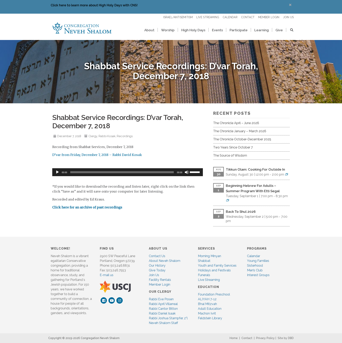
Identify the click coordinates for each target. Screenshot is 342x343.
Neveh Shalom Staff (163, 323)
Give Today (157, 270)
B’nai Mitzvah (207, 304)
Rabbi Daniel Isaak (162, 313)
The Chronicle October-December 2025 (242, 139)
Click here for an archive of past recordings (87, 207)
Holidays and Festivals (214, 270)
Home (234, 338)
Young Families (258, 261)
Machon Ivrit (207, 313)
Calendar (253, 256)
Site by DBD (286, 338)
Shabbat (204, 261)
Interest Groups (258, 275)
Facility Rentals (160, 280)
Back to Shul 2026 (241, 212)
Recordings (125, 136)
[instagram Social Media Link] (119, 300)
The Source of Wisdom (230, 155)
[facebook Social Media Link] (103, 300)
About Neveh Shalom (164, 261)
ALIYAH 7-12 (207, 299)
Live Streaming (209, 280)
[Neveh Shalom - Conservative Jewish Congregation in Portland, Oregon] (82, 28)
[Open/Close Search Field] (290, 30)
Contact (246, 338)
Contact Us (157, 256)
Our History (157, 265)
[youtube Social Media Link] (112, 300)
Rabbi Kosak (107, 136)
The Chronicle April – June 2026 (236, 123)
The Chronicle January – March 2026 (239, 131)
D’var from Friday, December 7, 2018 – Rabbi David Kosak (97, 155)
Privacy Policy (265, 338)
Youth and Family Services (217, 265)
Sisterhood (255, 265)
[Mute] (187, 172)
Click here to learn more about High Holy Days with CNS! (94, 5)
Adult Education (209, 309)
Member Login (159, 284)
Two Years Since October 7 (233, 147)
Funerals (204, 275)
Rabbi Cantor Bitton (163, 309)
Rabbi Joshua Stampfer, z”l (168, 318)
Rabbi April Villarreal (163, 304)
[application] (127, 172)
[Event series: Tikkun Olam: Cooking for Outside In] (286, 174)
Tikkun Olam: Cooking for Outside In (255, 169)
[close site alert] (290, 5)
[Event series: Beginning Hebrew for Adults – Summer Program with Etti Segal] (227, 200)
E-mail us (106, 275)
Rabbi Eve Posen (161, 299)
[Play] (57, 172)
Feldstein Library (210, 318)
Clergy (92, 136)
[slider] (195, 171)
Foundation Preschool (214, 294)
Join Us (154, 275)
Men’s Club (255, 270)
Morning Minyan (209, 256)
